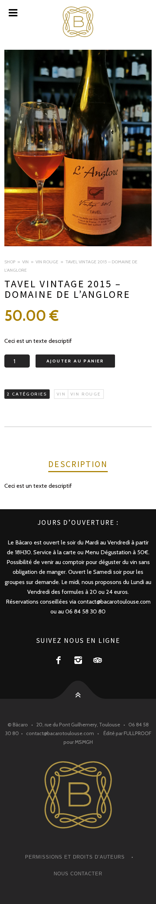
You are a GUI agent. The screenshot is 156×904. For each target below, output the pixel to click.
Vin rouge (47, 261)
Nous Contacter (78, 873)
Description (77, 464)
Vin (25, 261)
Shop (9, 261)
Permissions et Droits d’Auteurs (75, 857)
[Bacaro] (78, 22)
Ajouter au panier (75, 361)
